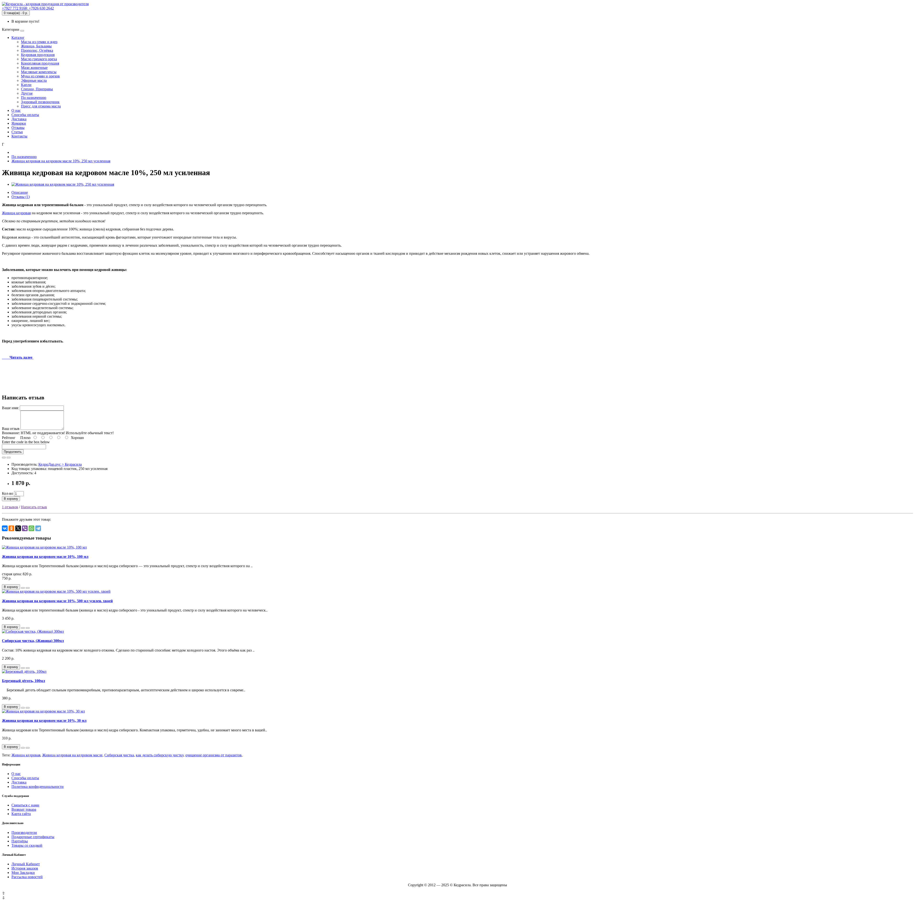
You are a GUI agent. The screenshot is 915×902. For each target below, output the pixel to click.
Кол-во (7, 493)
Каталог (18, 38)
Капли (26, 85)
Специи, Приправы (37, 89)
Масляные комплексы (38, 72)
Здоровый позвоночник (40, 102)
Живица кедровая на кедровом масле (72, 755)
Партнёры (19, 841)
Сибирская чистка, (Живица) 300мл (33, 641)
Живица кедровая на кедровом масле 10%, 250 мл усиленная (60, 161)
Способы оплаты (25, 115)
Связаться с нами (25, 805)
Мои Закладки (23, 873)
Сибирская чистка (119, 755)
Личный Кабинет (25, 864)
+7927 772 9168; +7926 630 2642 (28, 8)
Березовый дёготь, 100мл (23, 681)
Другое (27, 93)
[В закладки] (4, 457)
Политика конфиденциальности (37, 787)
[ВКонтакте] (5, 528)
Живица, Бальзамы (36, 46)
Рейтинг (8, 438)
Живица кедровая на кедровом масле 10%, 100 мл (45, 557)
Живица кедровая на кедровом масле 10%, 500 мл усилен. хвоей (57, 601)
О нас (16, 110)
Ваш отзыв (11, 429)
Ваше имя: (10, 408)
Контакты (19, 136)
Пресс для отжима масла (41, 106)
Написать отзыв (34, 507)
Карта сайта (21, 814)
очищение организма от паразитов (213, 755)
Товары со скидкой (26, 845)
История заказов (24, 868)
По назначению (33, 98)
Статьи (17, 132)
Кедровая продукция (38, 55)
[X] (18, 528)
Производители (24, 833)
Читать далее (17, 357)
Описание (19, 192)
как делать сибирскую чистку (159, 755)
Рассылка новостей (27, 877)
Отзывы (18, 128)
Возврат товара (23, 809)
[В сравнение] (8, 457)
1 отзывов (10, 507)
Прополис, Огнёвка (37, 50)
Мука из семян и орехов (40, 76)
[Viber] (25, 528)
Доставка (18, 119)
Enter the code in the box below (26, 442)
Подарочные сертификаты (32, 837)
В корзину (11, 498)
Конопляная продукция (40, 63)
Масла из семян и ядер (39, 42)
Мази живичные (34, 68)
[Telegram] (38, 528)
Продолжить (13, 452)
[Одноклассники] (11, 528)
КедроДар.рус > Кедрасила (60, 464)
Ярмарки (18, 123)
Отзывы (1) (20, 197)
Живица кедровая (16, 213)
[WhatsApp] (31, 528)
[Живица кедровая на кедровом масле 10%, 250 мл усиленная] (62, 184)
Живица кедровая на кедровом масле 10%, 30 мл (44, 721)
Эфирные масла (34, 80)
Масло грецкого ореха (39, 59)
